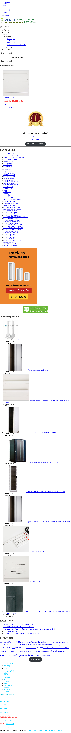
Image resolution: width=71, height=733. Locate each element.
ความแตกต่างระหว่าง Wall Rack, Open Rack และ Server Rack (21, 633)
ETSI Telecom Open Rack (10, 156)
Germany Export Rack (13, 670)
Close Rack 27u (7, 165)
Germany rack (46, 644)
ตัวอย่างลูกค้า (11, 39)
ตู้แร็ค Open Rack (8, 194)
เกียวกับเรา (7, 37)
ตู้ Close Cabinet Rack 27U (58, 648)
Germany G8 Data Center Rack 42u (13, 229)
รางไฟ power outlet (9, 205)
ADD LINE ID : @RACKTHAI (7, 727)
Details (12, 107)
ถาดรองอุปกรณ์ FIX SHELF (11, 203)
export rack (4, 645)
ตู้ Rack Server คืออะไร (10, 631)
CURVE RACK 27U (9, 175)
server (13, 648)
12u (4, 642)
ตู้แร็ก (16, 655)
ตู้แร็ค (21, 655)
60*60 (25, 642)
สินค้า (5, 34)
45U (21, 642)
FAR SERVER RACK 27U (11, 182)
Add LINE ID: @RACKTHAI (35, 144)
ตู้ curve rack (40, 651)
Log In (5, 3)
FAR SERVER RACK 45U (11, 185)
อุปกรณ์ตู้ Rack (7, 196)
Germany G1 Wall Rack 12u (11, 212)
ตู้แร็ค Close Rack (8, 161)
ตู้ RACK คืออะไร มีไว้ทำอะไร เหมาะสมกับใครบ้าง (18, 627)
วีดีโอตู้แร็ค (6, 673)
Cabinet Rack (36, 642)
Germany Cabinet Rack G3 (10, 231)
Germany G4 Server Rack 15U (12, 220)
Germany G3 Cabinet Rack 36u (12, 236)
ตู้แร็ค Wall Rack (8, 187)
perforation (63, 645)
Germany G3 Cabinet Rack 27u (12, 234)
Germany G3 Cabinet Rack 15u (12, 232)
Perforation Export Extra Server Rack (13, 157)
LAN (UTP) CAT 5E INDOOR (12, 209)
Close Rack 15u (7, 163)
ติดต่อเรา (6, 12)
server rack (20, 647)
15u (6, 642)
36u (12, 642)
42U (18, 642)
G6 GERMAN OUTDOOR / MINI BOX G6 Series (17, 225)
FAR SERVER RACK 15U (11, 180)
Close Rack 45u (7, 169)
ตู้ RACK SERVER (8, 663)
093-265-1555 (35, 136)
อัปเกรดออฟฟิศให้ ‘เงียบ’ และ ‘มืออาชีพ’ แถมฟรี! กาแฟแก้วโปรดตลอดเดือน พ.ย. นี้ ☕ (29, 629)
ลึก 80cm (44, 655)
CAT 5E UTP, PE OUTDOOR (12, 207)
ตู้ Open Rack (47, 651)
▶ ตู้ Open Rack (4, 712)
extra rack (12, 645)
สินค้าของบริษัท (12, 42)
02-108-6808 (35, 140)
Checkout (6, 15)
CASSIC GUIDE (8, 198)
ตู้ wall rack (11, 655)
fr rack (17, 645)
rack (69, 645)
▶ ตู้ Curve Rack (4, 708)
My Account (6, 14)
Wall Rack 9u (7, 192)
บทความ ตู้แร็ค (8, 32)
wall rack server (47, 648)
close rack (46, 642)
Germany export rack (30, 644)
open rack (56, 645)
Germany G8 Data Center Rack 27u (13, 228)
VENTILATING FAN (9, 201)
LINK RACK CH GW (9, 243)
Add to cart (6, 107)
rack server (5, 647)
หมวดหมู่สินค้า (8, 47)
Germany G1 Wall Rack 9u (10, 215)
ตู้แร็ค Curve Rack (8, 173)
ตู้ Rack (5, 668)
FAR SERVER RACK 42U (11, 183)
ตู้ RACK (6, 30)
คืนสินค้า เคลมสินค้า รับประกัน (16, 45)
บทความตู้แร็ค (7, 10)
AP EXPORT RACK (12, 671)
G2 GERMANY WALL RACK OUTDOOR (15, 217)
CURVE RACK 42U (9, 176)
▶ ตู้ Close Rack (4, 701)
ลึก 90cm (48, 655)
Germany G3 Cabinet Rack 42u (12, 239)
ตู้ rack (54, 651)
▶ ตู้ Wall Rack (4, 705)
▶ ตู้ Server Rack (4, 697)
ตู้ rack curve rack (63, 651)
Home (5, 57)
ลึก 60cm (39, 655)
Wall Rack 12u (7, 188)
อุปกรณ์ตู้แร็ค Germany (10, 245)
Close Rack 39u (7, 168)
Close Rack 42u (7, 171)
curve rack (54, 642)
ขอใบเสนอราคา (35, 659)
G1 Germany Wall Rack (10, 210)
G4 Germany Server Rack (10, 218)
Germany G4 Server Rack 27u (11, 223)
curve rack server (63, 642)
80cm (28, 642)
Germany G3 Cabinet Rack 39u (12, 237)
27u (9, 642)
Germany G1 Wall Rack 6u (10, 214)
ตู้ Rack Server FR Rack (10, 159)
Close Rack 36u (7, 166)
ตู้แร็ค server (30, 655)
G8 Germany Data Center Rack (12, 226)
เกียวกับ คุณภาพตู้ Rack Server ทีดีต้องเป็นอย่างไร (18, 624)
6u (0, 642)
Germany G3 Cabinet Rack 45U (12, 240)
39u (15, 642)
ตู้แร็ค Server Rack (8, 178)
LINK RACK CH (8, 242)
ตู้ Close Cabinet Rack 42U (21, 651)
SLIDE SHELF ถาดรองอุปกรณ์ (12, 199)
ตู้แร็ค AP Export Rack (9, 154)
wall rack (39, 648)
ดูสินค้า (5, 8)
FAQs (8, 40)
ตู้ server (3, 655)
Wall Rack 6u (7, 190)
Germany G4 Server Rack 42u (11, 221)
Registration (6, 2)
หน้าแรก (6, 5)
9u (1, 642)
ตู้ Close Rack (31, 651)
